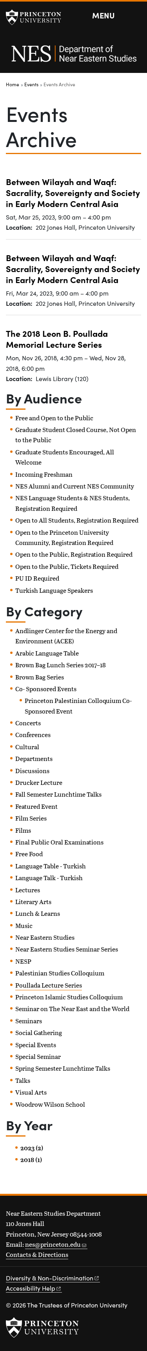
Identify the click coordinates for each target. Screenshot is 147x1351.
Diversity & (49, 1278)
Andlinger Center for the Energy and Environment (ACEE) (66, 635)
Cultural (27, 746)
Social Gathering (38, 1032)
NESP (23, 961)
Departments (34, 758)
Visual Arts (31, 1092)
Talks (22, 1080)
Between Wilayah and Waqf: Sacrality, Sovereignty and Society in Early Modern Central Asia (73, 192)
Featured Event (36, 806)
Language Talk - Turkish (49, 877)
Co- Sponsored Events (45, 688)
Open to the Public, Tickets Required (66, 566)
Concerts (28, 722)
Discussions (32, 770)
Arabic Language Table (47, 652)
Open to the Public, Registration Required (73, 554)
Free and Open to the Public (54, 417)
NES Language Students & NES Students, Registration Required (72, 502)
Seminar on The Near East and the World (72, 1008)
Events (31, 84)
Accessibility (30, 1288)
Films (23, 830)
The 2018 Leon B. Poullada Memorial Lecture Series (57, 338)
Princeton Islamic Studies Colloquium (69, 996)
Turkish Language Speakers (54, 590)
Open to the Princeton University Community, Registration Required (64, 537)
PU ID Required (37, 578)
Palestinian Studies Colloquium (59, 972)
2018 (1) (31, 1159)
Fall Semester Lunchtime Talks (58, 794)
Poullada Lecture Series (48, 985)
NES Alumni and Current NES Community (74, 485)
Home (12, 84)
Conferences (33, 734)
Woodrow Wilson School (50, 1104)
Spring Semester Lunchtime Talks (62, 1068)
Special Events (35, 1044)
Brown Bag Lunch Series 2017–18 (60, 664)
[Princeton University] (37, 17)
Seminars (28, 1020)
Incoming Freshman (44, 474)
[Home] (73, 57)
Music (24, 925)
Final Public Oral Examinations (59, 841)
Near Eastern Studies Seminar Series (66, 948)
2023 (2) (31, 1148)
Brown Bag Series (39, 676)
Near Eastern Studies (44, 937)
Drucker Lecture (38, 782)
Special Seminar (38, 1056)
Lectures (27, 889)
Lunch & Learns (37, 913)
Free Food (29, 853)
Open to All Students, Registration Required (76, 520)
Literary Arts (33, 901)
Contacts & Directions (37, 1254)
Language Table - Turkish (50, 865)
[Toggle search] (136, 15)
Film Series (31, 818)
